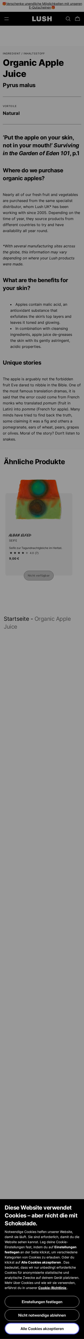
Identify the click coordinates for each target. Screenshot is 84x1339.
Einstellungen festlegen (42, 1301)
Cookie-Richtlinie (52, 1288)
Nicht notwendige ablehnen (42, 1315)
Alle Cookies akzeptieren (42, 1328)
